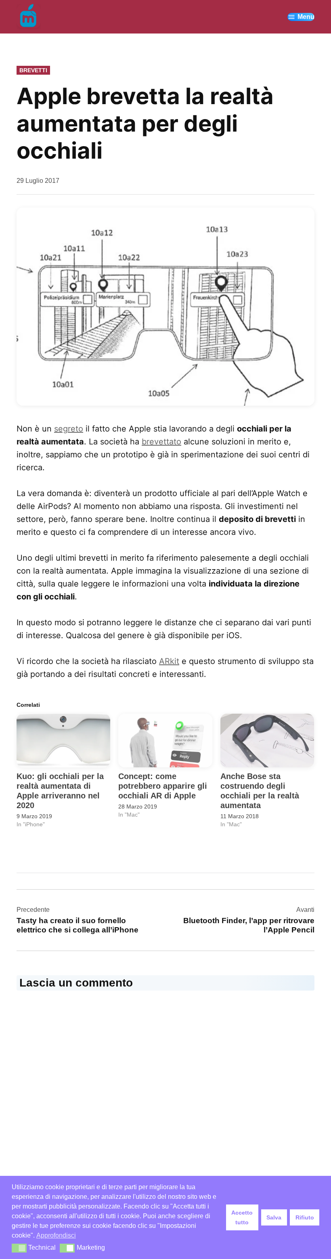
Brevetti (33, 70)
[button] (19, 1248)
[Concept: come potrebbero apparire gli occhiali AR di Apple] (165, 740)
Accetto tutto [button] (242, 1217)
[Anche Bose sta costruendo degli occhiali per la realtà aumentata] (267, 740)
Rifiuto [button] (304, 1217)
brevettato (161, 441)
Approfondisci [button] (56, 1235)
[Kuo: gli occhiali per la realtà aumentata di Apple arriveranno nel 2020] (63, 740)
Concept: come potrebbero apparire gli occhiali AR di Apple (162, 786)
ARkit (169, 661)
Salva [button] (273, 1217)
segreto (68, 429)
